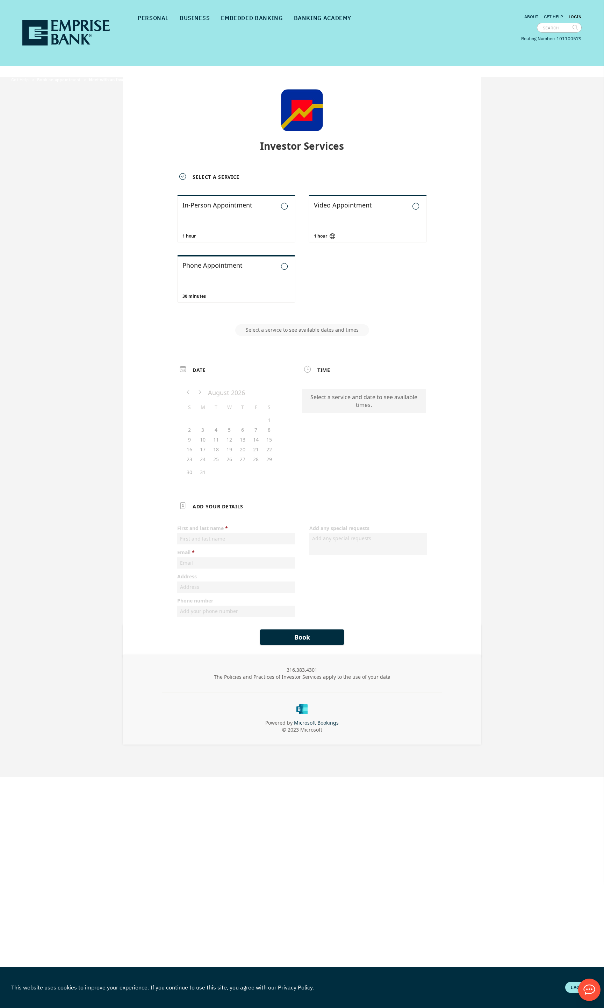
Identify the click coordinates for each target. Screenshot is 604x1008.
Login (575, 16)
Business (195, 17)
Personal (153, 17)
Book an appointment (59, 79)
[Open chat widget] (589, 990)
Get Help (553, 16)
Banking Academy (323, 17)
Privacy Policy (295, 987)
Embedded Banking (251, 17)
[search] (575, 27)
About (531, 16)
